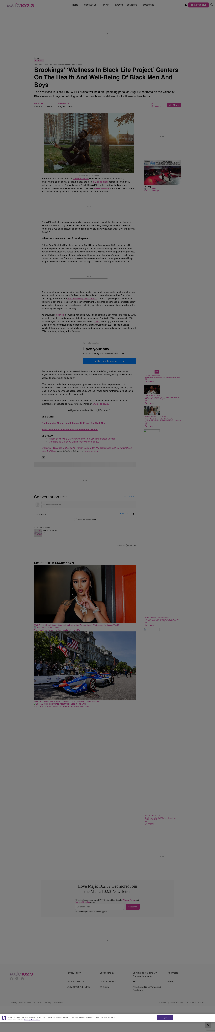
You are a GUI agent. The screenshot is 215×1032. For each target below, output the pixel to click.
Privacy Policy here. (32, 1020)
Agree (164, 1018)
